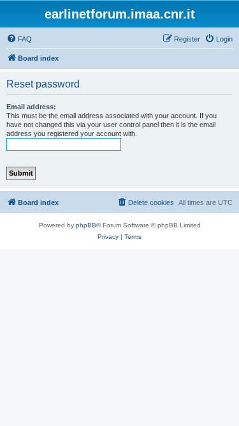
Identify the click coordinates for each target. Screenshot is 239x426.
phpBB (86, 225)
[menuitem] (19, 39)
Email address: (31, 106)
